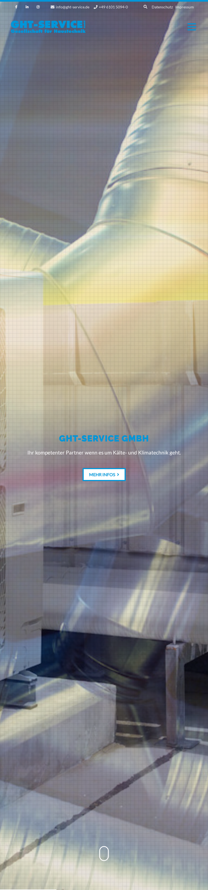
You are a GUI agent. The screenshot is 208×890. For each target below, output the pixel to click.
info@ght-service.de (72, 7)
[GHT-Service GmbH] (48, 32)
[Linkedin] (27, 7)
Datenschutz (162, 7)
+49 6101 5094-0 (113, 7)
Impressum (184, 7)
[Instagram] (37, 7)
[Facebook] (16, 7)
